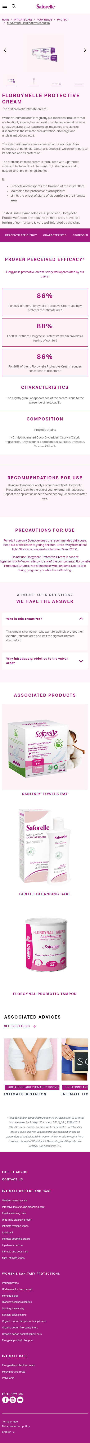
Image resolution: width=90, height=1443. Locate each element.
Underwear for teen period (17, 1289)
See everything (17, 1026)
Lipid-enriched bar (12, 1245)
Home (5, 19)
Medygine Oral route (13, 1372)
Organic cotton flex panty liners (20, 1327)
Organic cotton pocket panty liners (22, 1334)
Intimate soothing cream (16, 1239)
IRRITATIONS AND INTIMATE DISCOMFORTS (37, 1087)
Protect (63, 19)
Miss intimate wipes (13, 1258)
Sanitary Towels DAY (45, 794)
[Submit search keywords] (13, 6)
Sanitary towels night (14, 1315)
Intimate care (23, 19)
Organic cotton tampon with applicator (24, 1321)
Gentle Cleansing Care (45, 894)
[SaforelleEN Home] (46, 6)
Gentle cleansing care (14, 1200)
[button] (7, 52)
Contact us (12, 1179)
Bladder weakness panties (17, 1302)
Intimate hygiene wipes (15, 1226)
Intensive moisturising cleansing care (23, 1207)
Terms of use (10, 1421)
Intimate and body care (15, 1251)
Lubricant (7, 1232)
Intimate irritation (25, 1094)
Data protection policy (16, 1426)
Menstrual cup (10, 1296)
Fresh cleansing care (14, 1213)
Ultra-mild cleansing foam (16, 1220)
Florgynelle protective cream (18, 1365)
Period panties (10, 1283)
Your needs (44, 19)
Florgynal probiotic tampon (17, 1340)
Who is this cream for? (24, 619)
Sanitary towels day (13, 1308)
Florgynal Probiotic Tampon (45, 994)
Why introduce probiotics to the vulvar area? (37, 661)
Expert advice (15, 1172)
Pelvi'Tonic (8, 1378)
